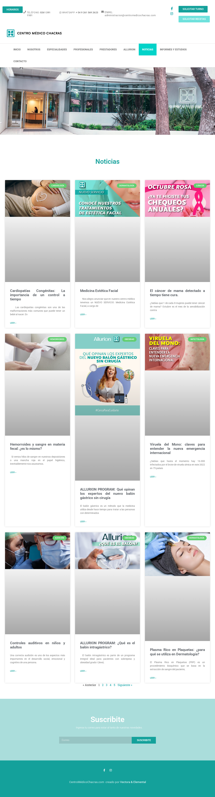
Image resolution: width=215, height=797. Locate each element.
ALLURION (129, 49)
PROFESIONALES (83, 49)
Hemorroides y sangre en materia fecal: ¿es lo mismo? (37, 446)
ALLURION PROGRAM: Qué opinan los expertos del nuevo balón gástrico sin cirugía (107, 493)
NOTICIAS (147, 49)
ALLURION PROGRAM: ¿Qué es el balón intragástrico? (107, 645)
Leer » (13, 323)
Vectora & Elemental (133, 782)
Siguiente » (125, 685)
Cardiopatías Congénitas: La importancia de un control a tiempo (37, 295)
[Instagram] (171, 13)
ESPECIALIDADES (57, 49)
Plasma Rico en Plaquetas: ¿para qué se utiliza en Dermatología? (177, 652)
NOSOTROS (33, 49)
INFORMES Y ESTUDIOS (173, 49)
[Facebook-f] (171, 8)
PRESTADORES (108, 49)
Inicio (17, 49)
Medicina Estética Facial (99, 291)
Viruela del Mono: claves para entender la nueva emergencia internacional (177, 448)
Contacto (20, 61)
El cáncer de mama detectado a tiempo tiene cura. (177, 293)
